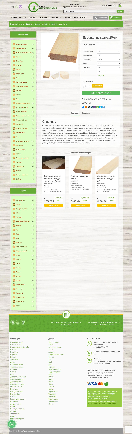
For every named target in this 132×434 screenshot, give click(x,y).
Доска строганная (22, 107)
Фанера (18, 162)
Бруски (18, 95)
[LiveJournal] (92, 107)
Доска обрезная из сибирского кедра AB (106, 178)
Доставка (117, 17)
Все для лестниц (21, 128)
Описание (75, 113)
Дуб (17, 238)
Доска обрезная (21, 111)
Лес (84, 72)
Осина (18, 268)
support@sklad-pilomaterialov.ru (74, 7)
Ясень (18, 306)
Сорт (85, 63)
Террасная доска (22, 86)
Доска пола (20, 73)
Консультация (102, 17)
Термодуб (19, 293)
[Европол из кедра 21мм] (80, 168)
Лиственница (20, 200)
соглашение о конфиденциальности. (102, 403)
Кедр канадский (21, 246)
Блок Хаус (19, 61)
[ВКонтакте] (83, 107)
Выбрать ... (53, 205)
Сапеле (18, 276)
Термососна (20, 297)
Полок (18, 154)
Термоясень (20, 301)
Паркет (18, 69)
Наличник (19, 145)
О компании (67, 17)
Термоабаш (20, 284)
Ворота (18, 170)
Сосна (18, 204)
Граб (17, 234)
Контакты (83, 17)
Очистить (100, 75)
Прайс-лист (32, 17)
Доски (18, 78)
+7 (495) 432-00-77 (73, 4)
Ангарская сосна (21, 209)
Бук (17, 230)
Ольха (18, 259)
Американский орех (22, 221)
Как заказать (43, 17)
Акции (76, 17)
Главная (14, 17)
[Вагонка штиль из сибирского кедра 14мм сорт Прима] (53, 163)
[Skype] (12, 6)
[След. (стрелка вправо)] (128, 217)
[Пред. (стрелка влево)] (3, 217)
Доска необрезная (22, 116)
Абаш (18, 213)
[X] (89, 107)
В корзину (97, 86)
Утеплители (20, 166)
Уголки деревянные (22, 141)
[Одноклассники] (86, 107)
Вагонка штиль (21, 48)
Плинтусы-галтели (22, 158)
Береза (18, 225)
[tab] (75, 113)
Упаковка (86, 67)
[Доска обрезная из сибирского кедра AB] (106, 168)
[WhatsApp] (16, 6)
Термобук (19, 289)
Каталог (22, 17)
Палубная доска (21, 82)
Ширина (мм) (87, 55)
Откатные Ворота (22, 175)
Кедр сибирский (21, 251)
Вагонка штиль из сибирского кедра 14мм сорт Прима (52, 178)
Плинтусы (19, 124)
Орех (18, 263)
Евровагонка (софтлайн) (24, 52)
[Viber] (20, 6)
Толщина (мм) (88, 51)
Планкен (19, 90)
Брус (17, 99)
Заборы (18, 179)
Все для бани (20, 132)
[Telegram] (103, 107)
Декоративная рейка (23, 103)
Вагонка (19, 57)
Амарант (19, 217)
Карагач (19, 242)
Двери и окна (20, 149)
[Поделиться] (125, 2)
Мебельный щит (21, 120)
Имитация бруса (21, 44)
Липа (18, 255)
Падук (18, 272)
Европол (19, 65)
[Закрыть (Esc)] (129, 2)
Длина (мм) (87, 59)
